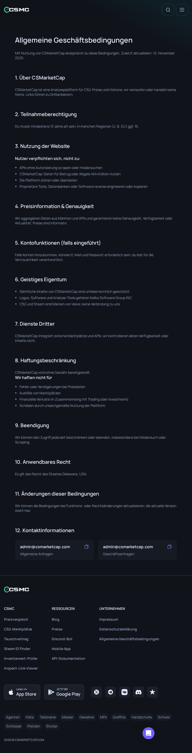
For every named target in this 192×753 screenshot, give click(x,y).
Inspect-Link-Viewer (21, 668)
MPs (103, 717)
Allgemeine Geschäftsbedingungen (129, 638)
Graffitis (119, 717)
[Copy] (86, 546)
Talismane (48, 717)
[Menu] (182, 10)
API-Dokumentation (68, 658)
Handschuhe (142, 717)
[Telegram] (110, 692)
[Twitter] (96, 692)
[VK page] (124, 692)
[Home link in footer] (96, 589)
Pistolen (33, 726)
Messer (68, 717)
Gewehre (87, 717)
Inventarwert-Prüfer (21, 658)
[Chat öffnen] (148, 733)
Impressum (108, 619)
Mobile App (61, 648)
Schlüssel (13, 726)
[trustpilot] (152, 692)
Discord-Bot (62, 638)
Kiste (30, 717)
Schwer (164, 717)
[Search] (168, 10)
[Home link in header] (16, 10)
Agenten (13, 717)
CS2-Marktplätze (18, 629)
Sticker (52, 726)
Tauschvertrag (16, 638)
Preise (57, 629)
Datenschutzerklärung (118, 629)
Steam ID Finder (17, 648)
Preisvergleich (16, 619)
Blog (56, 619)
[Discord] (138, 692)
